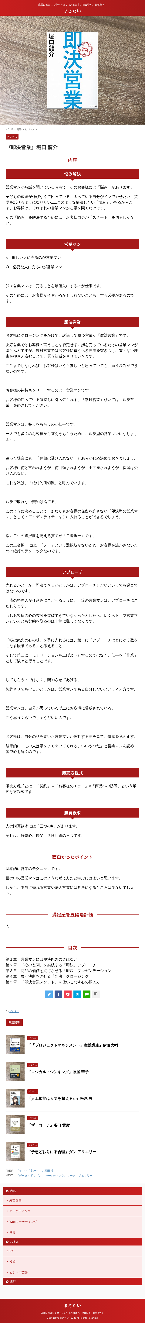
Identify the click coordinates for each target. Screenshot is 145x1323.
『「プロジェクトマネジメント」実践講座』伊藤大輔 (72, 1045)
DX (11, 1251)
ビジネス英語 (18, 1272)
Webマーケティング (23, 1222)
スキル (14, 1241)
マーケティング (20, 1211)
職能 (13, 1191)
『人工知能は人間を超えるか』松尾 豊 (60, 1098)
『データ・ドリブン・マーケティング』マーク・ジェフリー (54, 1175)
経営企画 (15, 1200)
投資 (12, 1261)
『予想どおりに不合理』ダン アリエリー (61, 1151)
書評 (13, 1281)
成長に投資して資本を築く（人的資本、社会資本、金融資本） (72, 1312)
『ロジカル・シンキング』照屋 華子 (58, 1072)
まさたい (72, 10)
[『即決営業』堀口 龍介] (77, 994)
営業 (12, 1232)
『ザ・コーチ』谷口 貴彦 (48, 1125)
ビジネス (14, 1011)
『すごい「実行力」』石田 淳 (35, 1171)
